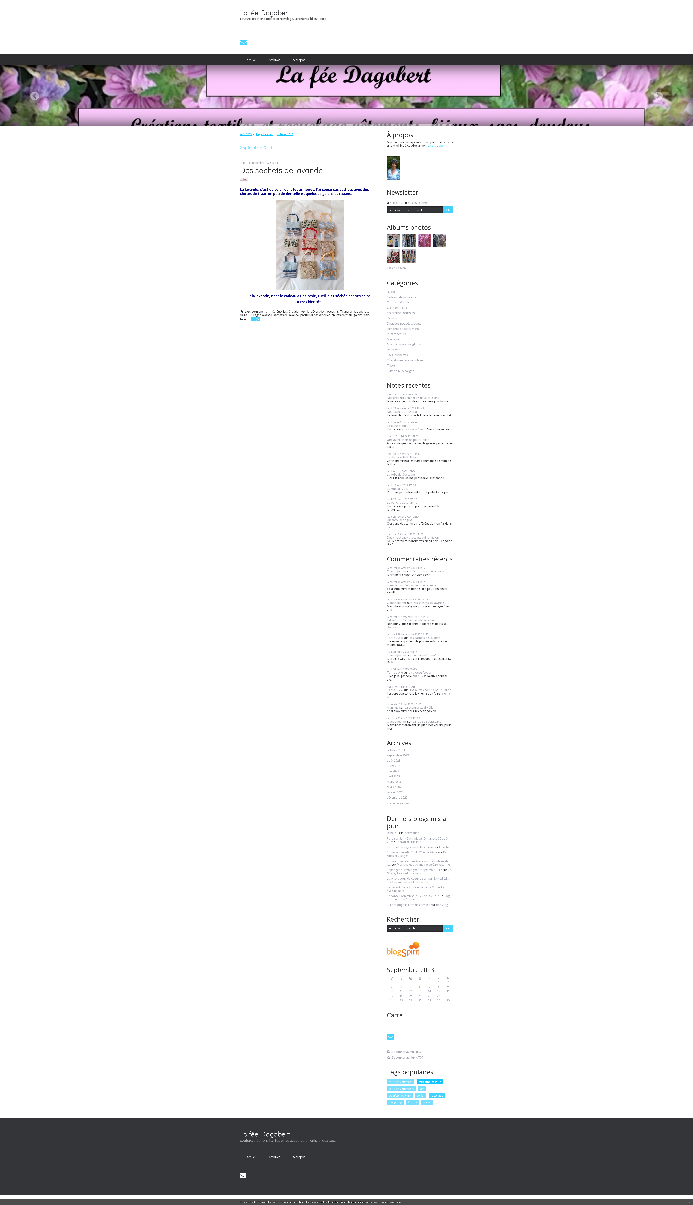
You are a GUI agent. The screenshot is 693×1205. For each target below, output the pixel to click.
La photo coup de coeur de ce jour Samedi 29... (418, 878)
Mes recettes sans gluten (404, 344)
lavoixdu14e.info (410, 842)
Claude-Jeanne (397, 571)
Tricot (391, 365)
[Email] (243, 42)
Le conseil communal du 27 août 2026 (412, 896)
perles (427, 1102)
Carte (395, 1015)
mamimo (393, 585)
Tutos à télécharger (400, 371)
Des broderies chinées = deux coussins (413, 398)
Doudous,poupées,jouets (404, 323)
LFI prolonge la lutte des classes (408, 905)
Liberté (444, 847)
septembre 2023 (398, 755)
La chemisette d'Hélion (402, 457)
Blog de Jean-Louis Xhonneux (418, 897)
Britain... (392, 833)
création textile (429, 1082)
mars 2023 (394, 781)
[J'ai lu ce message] (689, 1201)
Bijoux (391, 292)
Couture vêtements (400, 302)
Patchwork (394, 350)
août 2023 (246, 134)
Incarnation (411, 833)
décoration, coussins (325, 312)
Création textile (299, 312)
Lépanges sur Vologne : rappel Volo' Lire (414, 870)
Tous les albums (396, 267)
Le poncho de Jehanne (402, 503)
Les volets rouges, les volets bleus (410, 847)
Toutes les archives (398, 803)
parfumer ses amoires (315, 315)
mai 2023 (393, 771)
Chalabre (398, 891)
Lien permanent (255, 312)
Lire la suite (436, 145)
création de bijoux (400, 1096)
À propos (299, 60)
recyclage (437, 1096)
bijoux (412, 1102)
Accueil (251, 60)
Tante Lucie (395, 638)
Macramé (393, 339)
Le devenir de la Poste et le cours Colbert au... (417, 887)
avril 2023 (393, 776)
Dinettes (392, 318)
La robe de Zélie (398, 489)
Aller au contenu (13, 3)
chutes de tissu (342, 315)
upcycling (395, 1102)
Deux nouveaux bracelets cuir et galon (413, 537)
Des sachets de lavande (281, 170)
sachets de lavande (286, 315)
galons (358, 315)
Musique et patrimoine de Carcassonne (423, 865)
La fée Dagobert (265, 12)
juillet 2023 (394, 766)
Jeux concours (396, 334)
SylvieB (391, 620)
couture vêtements (401, 1089)
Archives (274, 60)
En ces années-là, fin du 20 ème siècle (412, 852)
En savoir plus (394, 1202)
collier (421, 1096)
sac (422, 1089)
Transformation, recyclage (405, 360)
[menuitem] (251, 59)
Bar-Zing (442, 905)
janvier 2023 (395, 792)
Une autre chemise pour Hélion (408, 440)
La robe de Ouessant (401, 475)
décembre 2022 (397, 797)
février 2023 (395, 787)
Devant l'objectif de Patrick (410, 882)
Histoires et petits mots (403, 329)
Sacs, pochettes (397, 355)
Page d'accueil (264, 134)
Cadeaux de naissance (402, 297)
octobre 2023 (285, 134)
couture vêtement (401, 1082)
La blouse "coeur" (399, 426)
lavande (266, 315)
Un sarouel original (400, 520)
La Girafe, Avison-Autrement (419, 871)
